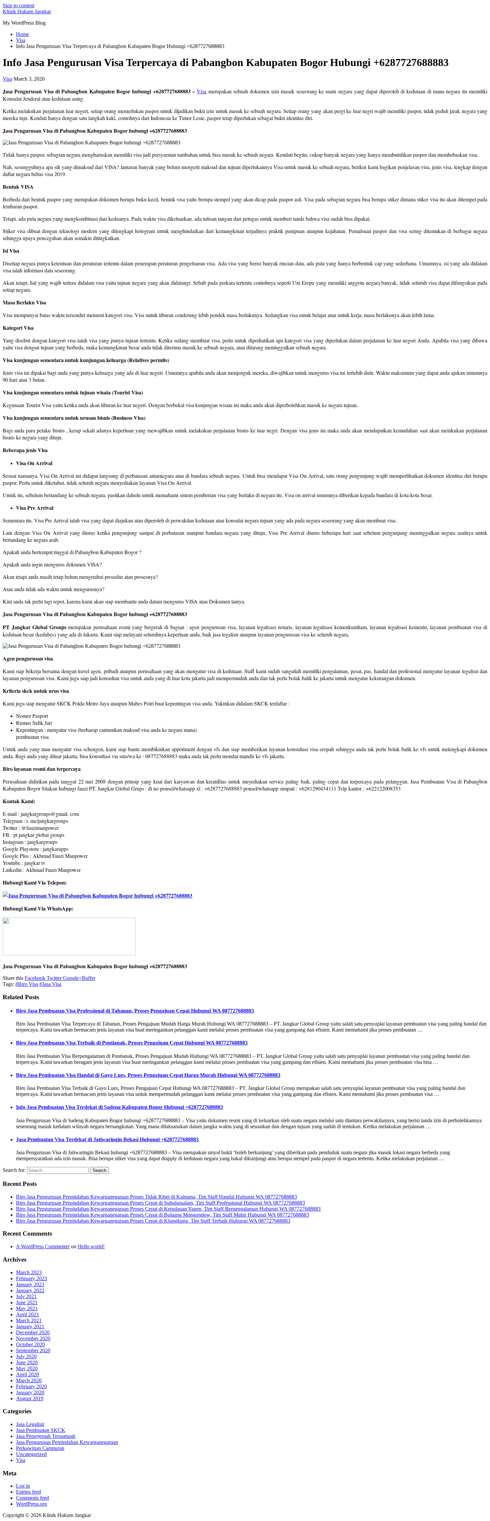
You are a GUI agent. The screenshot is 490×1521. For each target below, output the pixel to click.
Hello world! (91, 1246)
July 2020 (26, 1356)
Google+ (72, 978)
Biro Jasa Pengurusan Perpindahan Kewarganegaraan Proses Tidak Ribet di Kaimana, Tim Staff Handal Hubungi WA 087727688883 (156, 1197)
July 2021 (26, 1296)
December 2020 (33, 1332)
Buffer (88, 978)
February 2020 (31, 1386)
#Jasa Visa (50, 984)
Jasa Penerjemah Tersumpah (45, 1436)
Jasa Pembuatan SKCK (40, 1430)
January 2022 (30, 1290)
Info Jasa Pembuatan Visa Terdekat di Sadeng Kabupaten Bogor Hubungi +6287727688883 (119, 1107)
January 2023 (30, 1284)
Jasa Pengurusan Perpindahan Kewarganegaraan (67, 1442)
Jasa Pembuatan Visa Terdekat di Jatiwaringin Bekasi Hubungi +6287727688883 (107, 1139)
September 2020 (33, 1350)
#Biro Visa (26, 984)
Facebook (35, 978)
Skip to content (18, 5)
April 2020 (27, 1374)
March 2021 (29, 1320)
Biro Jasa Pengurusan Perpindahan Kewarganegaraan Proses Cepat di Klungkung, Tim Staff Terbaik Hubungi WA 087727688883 (153, 1221)
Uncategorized (31, 1454)
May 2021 (27, 1308)
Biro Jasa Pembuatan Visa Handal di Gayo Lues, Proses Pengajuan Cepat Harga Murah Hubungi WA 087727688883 (148, 1075)
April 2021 (27, 1314)
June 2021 (27, 1302)
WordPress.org (31, 1504)
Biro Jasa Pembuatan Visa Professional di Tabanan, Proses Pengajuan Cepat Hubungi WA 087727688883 (135, 1011)
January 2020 (30, 1392)
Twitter (53, 978)
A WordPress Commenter (43, 1246)
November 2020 (33, 1338)
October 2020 (30, 1344)
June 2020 (27, 1362)
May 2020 (27, 1368)
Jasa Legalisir (30, 1424)
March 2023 (29, 1272)
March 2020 (29, 1380)
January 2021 (30, 1326)
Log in (23, 1486)
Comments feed (32, 1498)
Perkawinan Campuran (40, 1448)
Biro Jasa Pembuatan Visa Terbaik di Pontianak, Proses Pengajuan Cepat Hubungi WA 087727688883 (132, 1043)
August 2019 (29, 1398)
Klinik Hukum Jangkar (27, 11)
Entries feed (28, 1492)
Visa (7, 79)
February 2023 (31, 1278)
